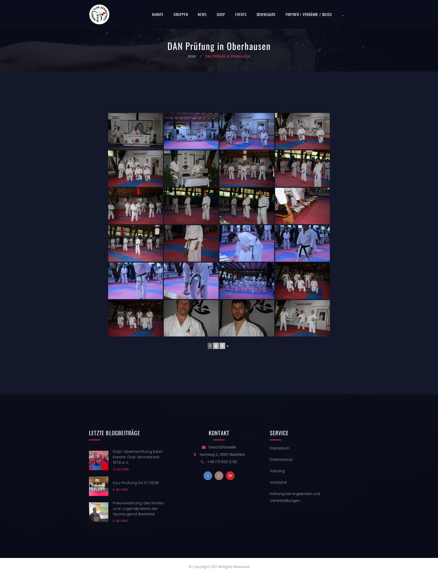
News (202, 14)
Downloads (266, 14)
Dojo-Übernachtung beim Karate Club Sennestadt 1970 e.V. (138, 457)
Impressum (279, 448)
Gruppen (181, 14)
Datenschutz (281, 459)
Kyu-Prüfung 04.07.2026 (136, 482)
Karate (158, 14)
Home (192, 56)
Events (241, 14)
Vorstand (278, 482)
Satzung (277, 471)
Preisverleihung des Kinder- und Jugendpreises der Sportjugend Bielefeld (139, 508)
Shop (221, 14)
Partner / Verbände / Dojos (309, 14)
